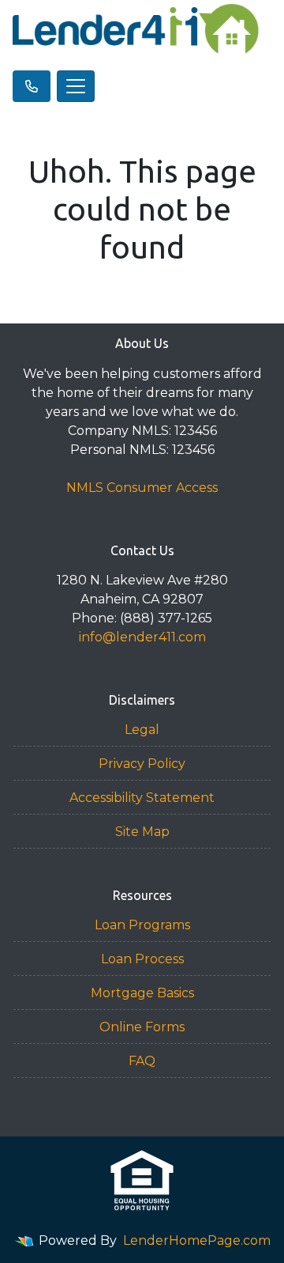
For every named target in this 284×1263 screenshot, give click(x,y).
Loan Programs (142, 924)
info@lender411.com (142, 637)
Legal (142, 729)
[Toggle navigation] (76, 86)
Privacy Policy (142, 763)
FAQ (142, 1060)
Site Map (142, 831)
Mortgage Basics (142, 992)
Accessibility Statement (142, 797)
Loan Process (142, 958)
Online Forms (142, 1026)
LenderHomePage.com (197, 1240)
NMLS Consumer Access (142, 487)
